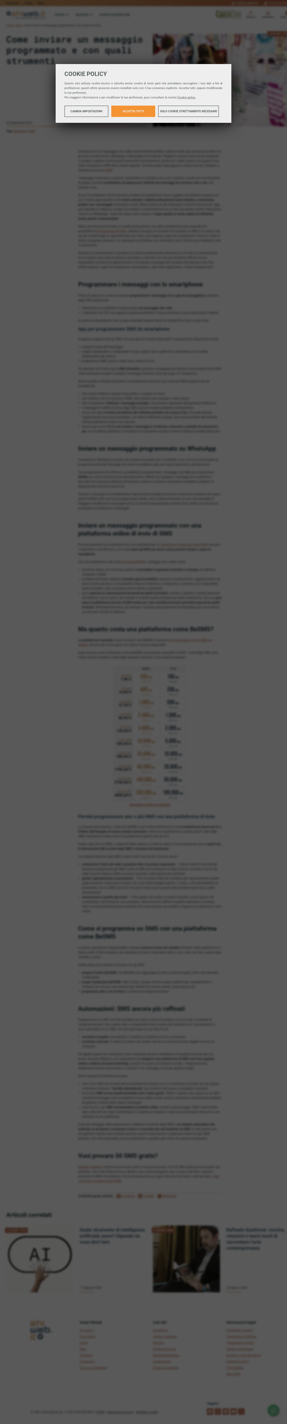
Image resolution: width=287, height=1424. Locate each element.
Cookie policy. (186, 97)
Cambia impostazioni (86, 111)
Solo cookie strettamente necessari (188, 111)
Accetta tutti (133, 111)
